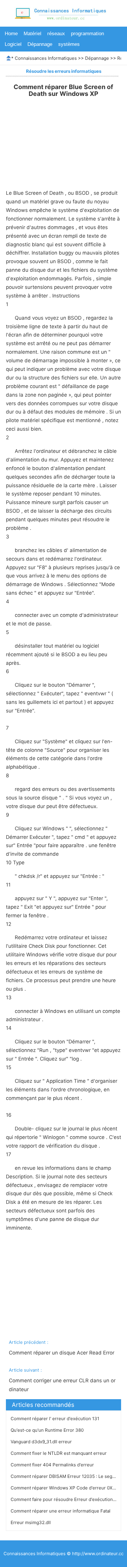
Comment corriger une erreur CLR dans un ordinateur (62, 1385)
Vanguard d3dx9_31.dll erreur (42, 1441)
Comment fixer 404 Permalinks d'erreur (53, 1465)
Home (11, 33)
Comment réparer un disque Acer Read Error (62, 1353)
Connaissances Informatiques (46, 58)
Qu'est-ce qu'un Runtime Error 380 (48, 1430)
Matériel (32, 33)
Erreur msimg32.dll (31, 1522)
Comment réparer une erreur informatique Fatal (61, 1511)
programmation (87, 33)
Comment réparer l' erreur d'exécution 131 (55, 1418)
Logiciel (13, 44)
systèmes (69, 44)
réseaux (56, 33)
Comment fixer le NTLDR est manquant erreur (59, 1453)
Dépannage (39, 44)
